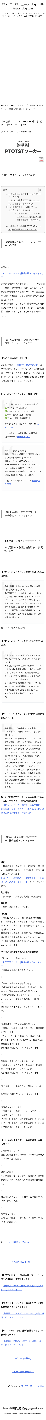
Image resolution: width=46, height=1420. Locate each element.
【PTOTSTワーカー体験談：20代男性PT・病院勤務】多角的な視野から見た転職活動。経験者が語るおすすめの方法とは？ (22, 809)
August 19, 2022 (23, 437)
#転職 (11, 427)
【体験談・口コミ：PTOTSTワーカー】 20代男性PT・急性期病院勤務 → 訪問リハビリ (29, 218)
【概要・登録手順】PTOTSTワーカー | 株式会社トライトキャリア (24, 228)
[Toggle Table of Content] (39, 190)
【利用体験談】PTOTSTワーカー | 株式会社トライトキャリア (24, 208)
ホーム (5, 105)
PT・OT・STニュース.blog (16, 1242)
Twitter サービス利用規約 (26, 365)
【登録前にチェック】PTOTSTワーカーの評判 (24, 195)
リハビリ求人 (18, 105)
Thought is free (36, 1413)
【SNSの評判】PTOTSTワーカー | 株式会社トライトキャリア (24, 202)
